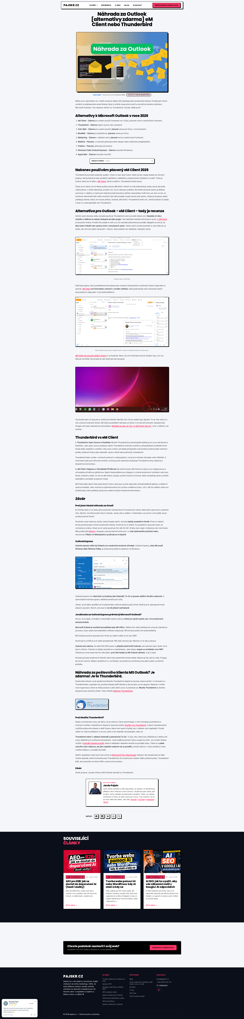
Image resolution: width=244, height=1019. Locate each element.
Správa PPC (107, 984)
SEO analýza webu (109, 992)
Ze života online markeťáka (139, 95)
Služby (92, 5)
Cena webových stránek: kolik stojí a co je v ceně (141, 983)
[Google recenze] (159, 990)
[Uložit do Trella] (108, 816)
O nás (118, 5)
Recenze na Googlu (8, 1014)
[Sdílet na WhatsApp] (113, 816)
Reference (106, 5)
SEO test (133, 993)
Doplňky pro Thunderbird (135, 725)
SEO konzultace (108, 1001)
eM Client (102, 181)
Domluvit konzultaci (163, 947)
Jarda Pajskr (97, 95)
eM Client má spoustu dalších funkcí (90, 356)
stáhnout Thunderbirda (123, 691)
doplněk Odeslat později (93, 743)
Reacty (92, 531)
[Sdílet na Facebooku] (96, 816)
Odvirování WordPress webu (113, 998)
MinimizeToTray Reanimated (124, 755)
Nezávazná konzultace (166, 5)
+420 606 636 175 (164, 982)
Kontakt (137, 5)
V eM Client (162, 219)
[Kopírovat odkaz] (119, 816)
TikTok (105, 802)
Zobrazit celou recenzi (10, 1012)
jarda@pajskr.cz (163, 979)
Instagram (150, 799)
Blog (126, 5)
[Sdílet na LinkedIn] (102, 816)
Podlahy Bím (13, 997)
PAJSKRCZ (71, 5)
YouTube (141, 799)
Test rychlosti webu (137, 996)
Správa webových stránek (112, 995)
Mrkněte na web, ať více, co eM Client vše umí (131, 426)
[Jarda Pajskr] (95, 788)
